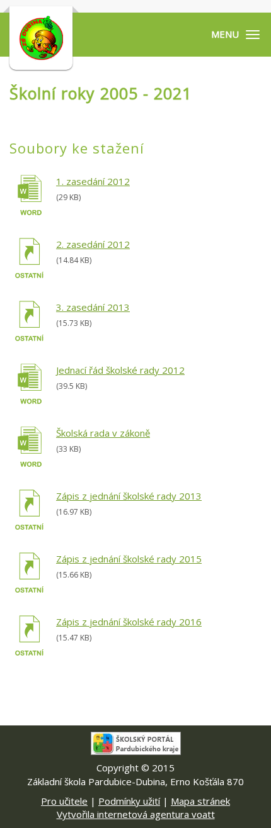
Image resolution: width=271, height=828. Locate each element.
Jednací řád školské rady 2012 (120, 370)
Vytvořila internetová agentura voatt (136, 814)
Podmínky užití (129, 801)
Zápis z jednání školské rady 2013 (129, 496)
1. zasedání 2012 (93, 181)
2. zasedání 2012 (93, 244)
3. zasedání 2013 (93, 307)
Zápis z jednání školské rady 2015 (129, 558)
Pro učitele (64, 801)
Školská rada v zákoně (103, 433)
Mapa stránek (200, 801)
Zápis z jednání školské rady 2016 (129, 621)
